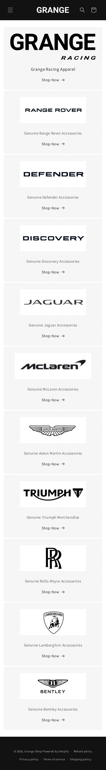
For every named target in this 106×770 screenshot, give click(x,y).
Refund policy (83, 751)
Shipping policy (80, 759)
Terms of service (54, 759)
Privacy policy (29, 759)
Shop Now (50, 79)
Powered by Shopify (55, 751)
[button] (10, 10)
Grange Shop (33, 751)
